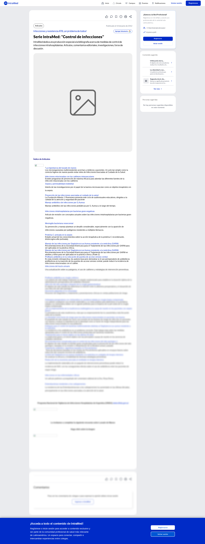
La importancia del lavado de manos (61, 168)
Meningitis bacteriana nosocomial (59, 223)
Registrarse (163, 527)
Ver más (157, 89)
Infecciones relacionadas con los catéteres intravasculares (69, 177)
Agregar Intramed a (121, 31)
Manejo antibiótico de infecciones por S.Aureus (65, 203)
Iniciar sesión (163, 534)
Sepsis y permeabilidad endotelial (59, 184)
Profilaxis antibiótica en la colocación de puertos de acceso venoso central (76, 257)
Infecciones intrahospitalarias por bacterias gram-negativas (70, 211)
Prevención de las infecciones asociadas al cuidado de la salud (71, 195)
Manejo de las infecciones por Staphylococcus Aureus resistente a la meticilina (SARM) (82, 244)
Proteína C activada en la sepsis (58, 235)
